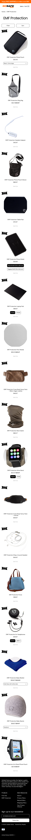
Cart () (26, 6)
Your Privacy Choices (21, 806)
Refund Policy (21, 800)
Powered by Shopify (20, 824)
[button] (8, 25)
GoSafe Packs (10, 824)
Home (3, 11)
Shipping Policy (21, 803)
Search (19, 795)
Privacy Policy (21, 798)
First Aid (4, 795)
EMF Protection (11, 11)
